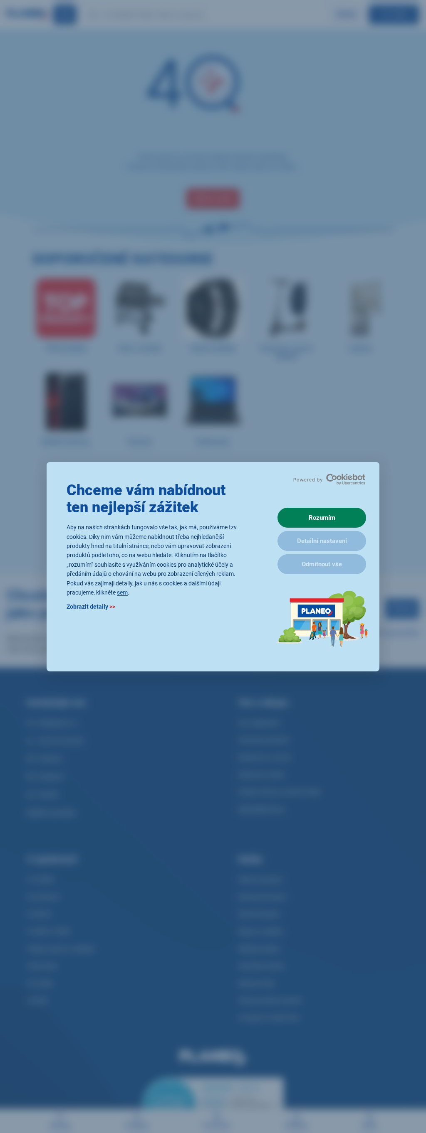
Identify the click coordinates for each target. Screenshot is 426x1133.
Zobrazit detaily (91, 606)
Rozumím (322, 517)
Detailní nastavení (322, 541)
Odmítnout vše (322, 564)
